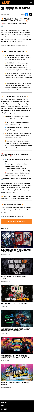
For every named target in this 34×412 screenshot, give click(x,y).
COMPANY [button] (4, 403)
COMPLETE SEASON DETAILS (16, 221)
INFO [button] (2, 406)
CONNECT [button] (4, 409)
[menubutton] (31, 2)
